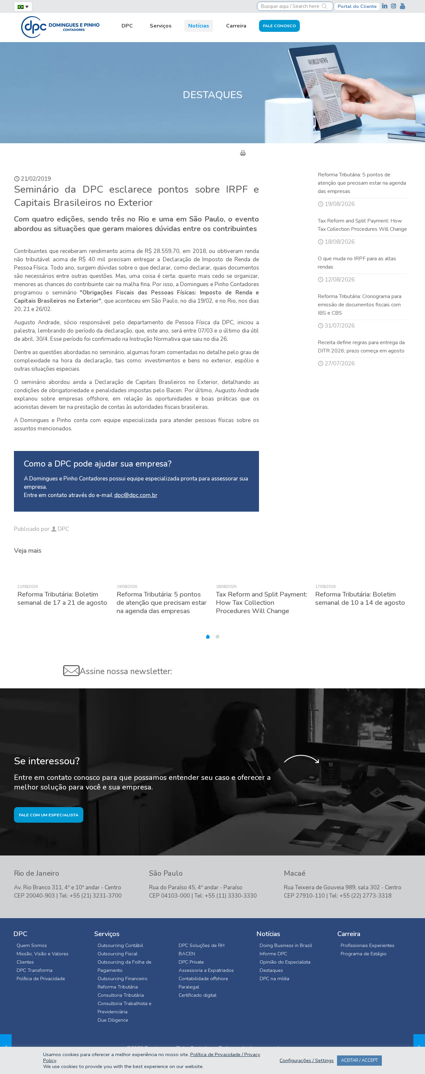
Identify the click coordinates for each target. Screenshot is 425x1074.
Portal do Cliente (357, 6)
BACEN (187, 953)
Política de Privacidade (41, 978)
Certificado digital (197, 995)
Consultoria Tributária (121, 995)
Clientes (25, 962)
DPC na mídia (274, 978)
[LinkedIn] (385, 6)
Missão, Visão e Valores (42, 953)
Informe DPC (273, 953)
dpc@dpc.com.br (135, 495)
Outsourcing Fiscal (117, 953)
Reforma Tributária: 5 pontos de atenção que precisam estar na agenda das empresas (362, 183)
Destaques (271, 970)
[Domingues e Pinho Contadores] (60, 26)
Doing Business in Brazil (286, 945)
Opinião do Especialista (285, 962)
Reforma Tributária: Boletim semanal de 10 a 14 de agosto (360, 598)
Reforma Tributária (118, 986)
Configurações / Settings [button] (307, 1060)
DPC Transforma (34, 970)
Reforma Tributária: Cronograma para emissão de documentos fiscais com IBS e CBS (359, 305)
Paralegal (189, 986)
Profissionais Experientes (367, 945)
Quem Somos (32, 945)
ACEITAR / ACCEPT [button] (359, 1060)
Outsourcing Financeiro (122, 978)
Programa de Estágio (363, 953)
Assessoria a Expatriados (206, 970)
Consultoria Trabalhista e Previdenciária (124, 1007)
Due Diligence (113, 1020)
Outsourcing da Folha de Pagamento (124, 966)
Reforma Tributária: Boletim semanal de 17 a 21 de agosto (62, 598)
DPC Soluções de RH (201, 945)
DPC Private (191, 962)
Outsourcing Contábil (120, 945)
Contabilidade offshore (203, 978)
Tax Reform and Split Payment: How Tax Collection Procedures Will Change (261, 602)
